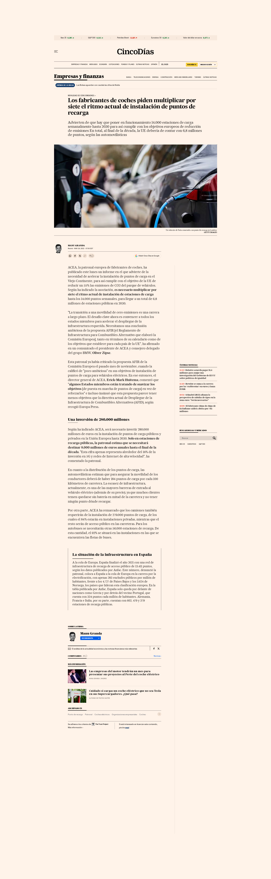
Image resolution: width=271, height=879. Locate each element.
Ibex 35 (63, 38)
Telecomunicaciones (142, 77)
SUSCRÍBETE (191, 65)
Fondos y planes (127, 64)
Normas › (157, 656)
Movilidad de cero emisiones (81, 96)
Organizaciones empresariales (124, 714)
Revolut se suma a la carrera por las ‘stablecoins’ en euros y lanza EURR (197, 386)
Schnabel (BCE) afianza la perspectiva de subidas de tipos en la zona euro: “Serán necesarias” (197, 397)
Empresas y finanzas (79, 64)
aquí (127, 727)
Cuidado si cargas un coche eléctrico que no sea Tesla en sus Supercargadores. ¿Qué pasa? (125, 692)
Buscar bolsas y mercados (193, 430)
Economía (103, 64)
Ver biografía (87, 638)
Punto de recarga (75, 714)
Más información (75, 727)
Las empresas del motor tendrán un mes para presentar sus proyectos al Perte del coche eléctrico (124, 673)
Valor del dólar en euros (192, 38)
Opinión (154, 64)
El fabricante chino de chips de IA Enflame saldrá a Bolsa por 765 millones (198, 409)
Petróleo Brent (123, 38)
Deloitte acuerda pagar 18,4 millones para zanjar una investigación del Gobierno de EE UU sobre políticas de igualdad (197, 374)
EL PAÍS (163, 63)
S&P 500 (91, 38)
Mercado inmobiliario (183, 77)
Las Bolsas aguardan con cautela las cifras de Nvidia (98, 85)
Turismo (197, 77)
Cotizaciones (114, 64)
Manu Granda (76, 245)
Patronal (88, 714)
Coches (142, 714)
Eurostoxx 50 (156, 38)
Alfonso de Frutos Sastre (99, 698)
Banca (128, 77)
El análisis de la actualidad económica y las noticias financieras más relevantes (104, 649)
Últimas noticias (142, 64)
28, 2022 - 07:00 (83, 248)
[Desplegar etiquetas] (159, 714)
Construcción (166, 77)
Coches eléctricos (102, 714)
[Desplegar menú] (56, 51)
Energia (155, 77)
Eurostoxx (192, 444)
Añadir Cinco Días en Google (148, 256)
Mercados (93, 64)
